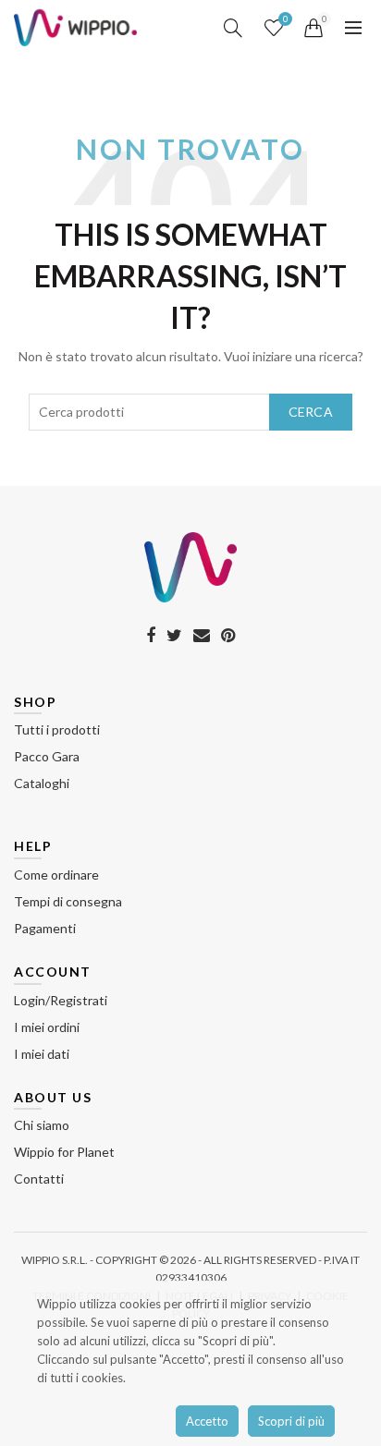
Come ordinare (56, 874)
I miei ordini (47, 1027)
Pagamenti (45, 928)
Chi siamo (41, 1125)
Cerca (311, 411)
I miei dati (41, 1054)
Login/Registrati (60, 1000)
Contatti (39, 1178)
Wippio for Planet (64, 1152)
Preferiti (285, 19)
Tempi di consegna (68, 901)
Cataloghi (41, 783)
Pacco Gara (47, 756)
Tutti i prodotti (57, 729)
